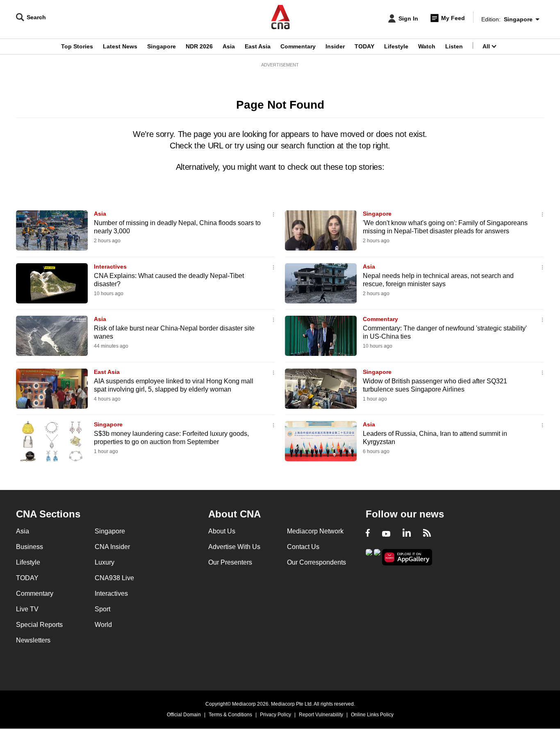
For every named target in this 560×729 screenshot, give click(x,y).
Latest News (120, 46)
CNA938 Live (114, 577)
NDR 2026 (199, 46)
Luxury (104, 562)
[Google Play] (369, 556)
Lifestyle (396, 46)
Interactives (110, 266)
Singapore (161, 46)
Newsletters (33, 640)
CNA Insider (112, 546)
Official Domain (184, 715)
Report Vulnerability (321, 715)
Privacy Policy (275, 715)
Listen (454, 46)
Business (29, 546)
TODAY (364, 46)
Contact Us (303, 546)
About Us (221, 531)
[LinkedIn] (407, 533)
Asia (229, 46)
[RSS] (427, 533)
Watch (426, 46)
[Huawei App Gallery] (407, 557)
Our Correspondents (316, 562)
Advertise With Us (234, 546)
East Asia (258, 46)
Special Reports (39, 624)
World (103, 624)
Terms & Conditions (230, 715)
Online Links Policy (372, 715)
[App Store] (377, 556)
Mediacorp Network (315, 531)
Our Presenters (230, 562)
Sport (102, 609)
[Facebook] (368, 533)
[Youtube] (386, 533)
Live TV (27, 609)
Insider (335, 46)
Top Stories (77, 46)
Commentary (298, 46)
